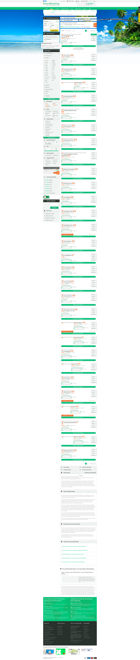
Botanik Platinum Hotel (66, 183)
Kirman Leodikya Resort (66, 255)
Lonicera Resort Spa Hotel (67, 96)
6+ (56, 142)
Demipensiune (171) (47, 113)
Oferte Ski (85, 632)
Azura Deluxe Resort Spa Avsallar (68, 422)
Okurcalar (47, 78)
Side (53, 80)
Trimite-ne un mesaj (47, 631)
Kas (53, 70)
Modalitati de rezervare (50, 218)
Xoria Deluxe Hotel (78, 337)
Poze (93, 38)
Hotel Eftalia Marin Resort (67, 225)
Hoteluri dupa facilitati (86, 469)
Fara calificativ (48, 143)
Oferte (93, 34)
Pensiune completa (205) (56, 113)
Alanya (53, 60)
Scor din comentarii (51, 140)
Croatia (49, 188)
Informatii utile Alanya (86, 467)
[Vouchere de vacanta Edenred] (74, 654)
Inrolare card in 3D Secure (75, 641)
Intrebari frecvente (49, 215)
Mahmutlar (54, 77)
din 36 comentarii (71, 425)
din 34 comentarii (71, 113)
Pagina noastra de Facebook (49, 641)
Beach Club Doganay (65, 197)
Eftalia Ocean (74, 364)
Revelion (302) (55, 160)
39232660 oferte (47, 31)
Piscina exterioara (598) (49, 132)
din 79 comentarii (71, 57)
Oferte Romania (60, 631)
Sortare (62, 30)
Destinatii (57, 8)
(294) (48, 105)
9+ (45, 142)
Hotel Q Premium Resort (66, 296)
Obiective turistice (65, 8)
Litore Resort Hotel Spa (66, 126)
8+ (49, 142)
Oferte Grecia (59, 627)
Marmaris (47, 87)
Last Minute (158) (55, 155)
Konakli (46, 75)
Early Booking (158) (48, 155)
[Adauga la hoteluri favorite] (62, 35)
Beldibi (53, 62)
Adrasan (46, 60)
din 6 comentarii (70, 393)
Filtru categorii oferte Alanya (69, 17)
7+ (53, 142)
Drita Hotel (72, 406)
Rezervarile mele (84, 1)
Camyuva (53, 65)
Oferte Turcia (59, 629)
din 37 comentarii (71, 352)
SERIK (46, 80)
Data (45, 25)
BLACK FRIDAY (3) (48, 163)
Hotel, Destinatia (47, 39)
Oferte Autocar (86, 636)
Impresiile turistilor (87, 637)
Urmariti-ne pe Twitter (47, 643)
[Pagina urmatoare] (95, 31)
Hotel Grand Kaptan (65, 351)
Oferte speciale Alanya (86, 20)
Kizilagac (46, 73)
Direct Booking (51, 4)
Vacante (51, 8)
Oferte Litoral (86, 631)
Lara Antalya (47, 77)
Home (46, 8)
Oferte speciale (50, 153)
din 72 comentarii (71, 127)
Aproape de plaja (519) (49, 124)
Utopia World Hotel (78, 82)
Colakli (46, 67)
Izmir (47, 93)
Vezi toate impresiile (86, 26)
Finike (53, 67)
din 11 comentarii (71, 297)
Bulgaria (49, 182)
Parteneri (85, 8)
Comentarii (93, 40)
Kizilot (53, 73)
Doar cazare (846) (48, 111)
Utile (72, 8)
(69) (54, 103)
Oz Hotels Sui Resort (65, 55)
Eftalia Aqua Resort (78, 322)
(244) (56, 105)
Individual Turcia (49, 53)
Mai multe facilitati (51, 137)
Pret (48, 146)
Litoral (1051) (47, 160)
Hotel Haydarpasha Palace (67, 69)
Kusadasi (47, 84)
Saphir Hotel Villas (77, 436)
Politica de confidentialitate (48, 629)
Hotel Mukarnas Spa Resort (67, 450)
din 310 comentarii (71, 38)
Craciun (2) (54, 163)
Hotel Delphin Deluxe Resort (67, 140)
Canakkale (48, 95)
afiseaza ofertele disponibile (78, 46)
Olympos (53, 78)
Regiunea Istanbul (49, 89)
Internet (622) (47, 133)
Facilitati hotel (50, 119)
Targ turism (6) (55, 161)
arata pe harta (93, 234)
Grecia (49, 184)
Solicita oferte (71, 1)
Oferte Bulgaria (60, 626)
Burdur (46, 65)
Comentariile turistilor (50, 213)
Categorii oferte (50, 158)
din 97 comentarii (70, 283)
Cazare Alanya (66, 467)
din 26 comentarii (83, 338)
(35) (46, 103)
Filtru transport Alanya (68, 20)
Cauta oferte (54, 30)
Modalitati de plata (49, 220)
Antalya (47, 57)
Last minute (86, 627)
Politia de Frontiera (74, 629)
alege (57, 21)
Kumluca (53, 75)
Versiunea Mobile (60, 657)
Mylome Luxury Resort (66, 267)
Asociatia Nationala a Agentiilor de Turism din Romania (76, 632)
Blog (90, 8)
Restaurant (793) (47, 122)
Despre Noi (63, 1)
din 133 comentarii (83, 83)
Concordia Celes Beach (66, 241)
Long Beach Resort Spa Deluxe (67, 169)
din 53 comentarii (81, 365)
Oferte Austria (59, 634)
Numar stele (49, 101)
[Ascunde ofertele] (78, 51)
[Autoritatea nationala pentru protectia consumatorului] (86, 651)
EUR (90, 1)
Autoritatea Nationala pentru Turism (76, 640)
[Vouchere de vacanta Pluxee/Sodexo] (60, 654)
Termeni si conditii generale (48, 627)
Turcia (49, 186)
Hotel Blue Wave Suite (66, 392)
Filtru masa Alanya (67, 469)
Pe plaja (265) (47, 121)
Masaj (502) (47, 130)
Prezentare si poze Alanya (90, 472)
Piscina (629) (47, 127)
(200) (49, 106)
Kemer (46, 72)
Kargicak (46, 70)
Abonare (54, 207)
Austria (49, 190)
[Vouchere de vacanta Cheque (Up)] (48, 654)
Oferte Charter (86, 634)
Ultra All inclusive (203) (55, 116)
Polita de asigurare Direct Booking (50, 637)
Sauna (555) (47, 135)
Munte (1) (46, 164)
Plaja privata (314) (48, 129)
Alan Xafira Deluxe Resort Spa (67, 310)
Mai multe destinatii (51, 98)
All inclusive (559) (48, 115)
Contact (47, 10)
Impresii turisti (78, 8)
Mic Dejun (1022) (55, 111)
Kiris (53, 72)
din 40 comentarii (71, 311)
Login (78, 1)
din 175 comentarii (71, 141)
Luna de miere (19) (48, 161)
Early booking (86, 626)
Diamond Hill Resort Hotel (67, 211)
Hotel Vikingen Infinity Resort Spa (68, 110)
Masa (48, 109)
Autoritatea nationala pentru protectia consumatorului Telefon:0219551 (75, 627)
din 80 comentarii (83, 438)
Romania (49, 179)
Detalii (93, 36)
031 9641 (90, 3)
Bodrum (47, 91)
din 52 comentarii (71, 71)
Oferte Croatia (59, 632)
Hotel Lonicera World (66, 282)
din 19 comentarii (71, 269)
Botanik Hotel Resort (66, 378)
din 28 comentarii (71, 379)
